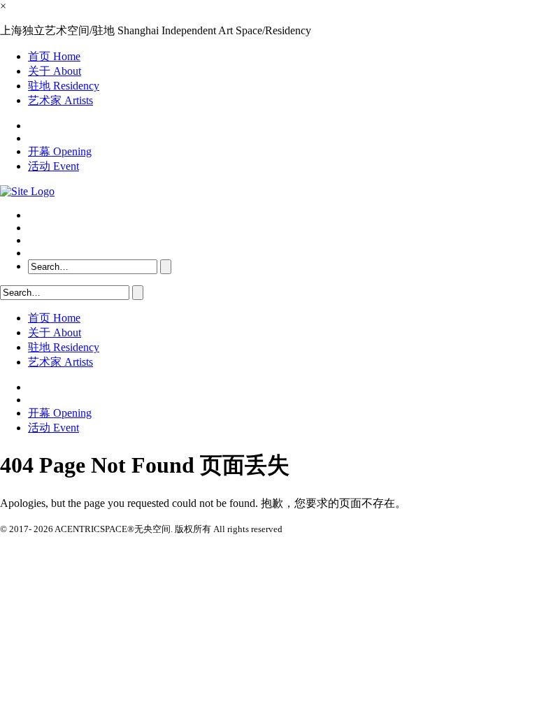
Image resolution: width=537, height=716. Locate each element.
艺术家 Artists (60, 100)
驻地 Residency (63, 86)
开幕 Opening (60, 151)
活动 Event (53, 166)
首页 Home (54, 56)
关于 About (54, 71)
